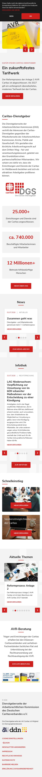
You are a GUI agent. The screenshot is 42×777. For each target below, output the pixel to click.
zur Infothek (21, 478)
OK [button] (30, 16)
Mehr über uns (21, 286)
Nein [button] (11, 16)
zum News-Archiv (21, 363)
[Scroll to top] (2, 772)
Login (7, 756)
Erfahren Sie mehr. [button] (11, 10)
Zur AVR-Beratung (21, 678)
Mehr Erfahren (13, 329)
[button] (25, 49)
